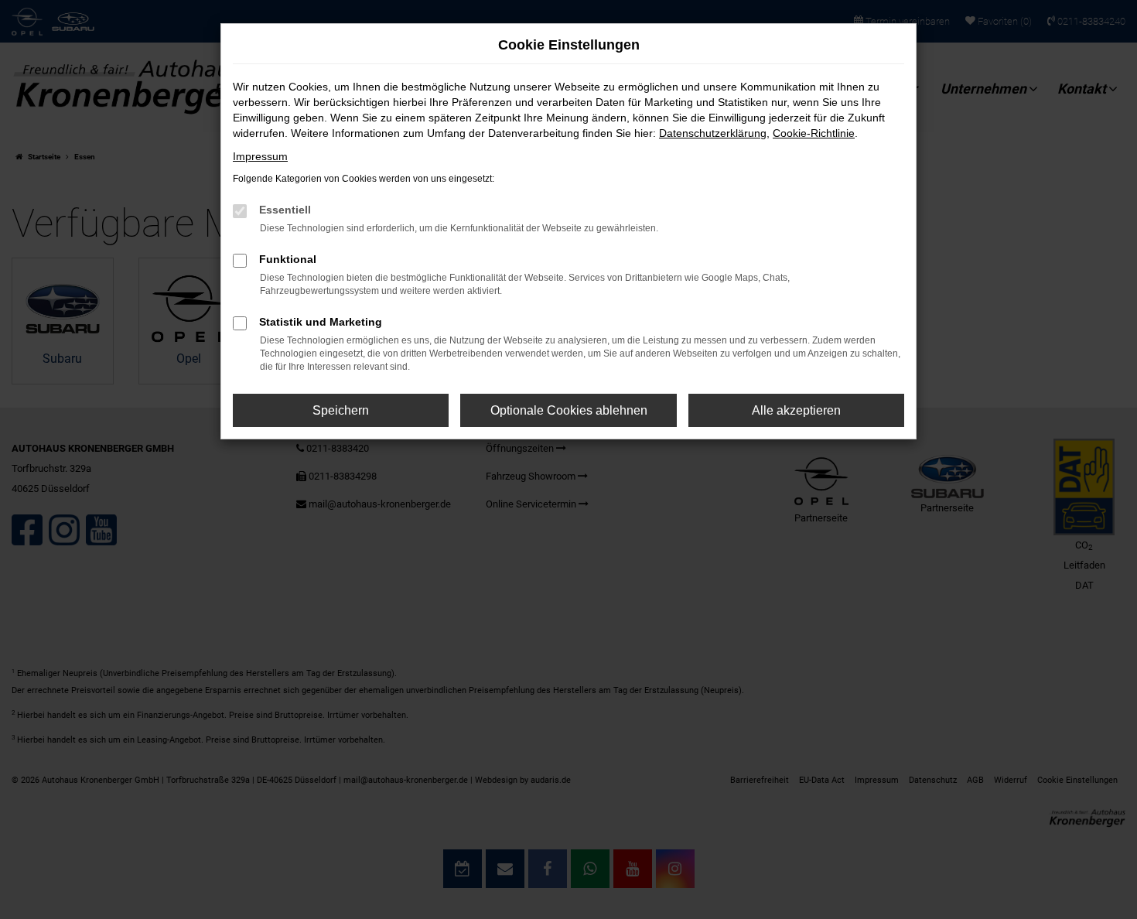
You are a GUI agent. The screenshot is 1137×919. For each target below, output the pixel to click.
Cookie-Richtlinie (814, 133)
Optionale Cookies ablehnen (568, 410)
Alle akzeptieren (796, 410)
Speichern (340, 410)
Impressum (260, 156)
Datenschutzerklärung (713, 133)
